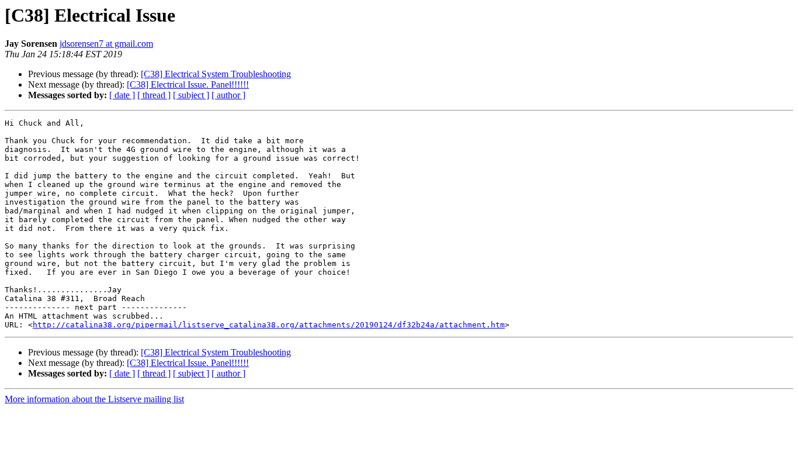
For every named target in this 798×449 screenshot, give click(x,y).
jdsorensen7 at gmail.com (106, 44)
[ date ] (122, 95)
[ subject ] (191, 95)
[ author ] (228, 95)
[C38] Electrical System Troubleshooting (216, 74)
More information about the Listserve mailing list (94, 399)
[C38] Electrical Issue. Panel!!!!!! (188, 84)
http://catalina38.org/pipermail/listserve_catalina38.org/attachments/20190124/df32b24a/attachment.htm (269, 324)
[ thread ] (154, 95)
